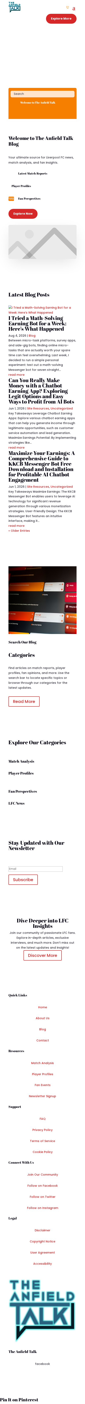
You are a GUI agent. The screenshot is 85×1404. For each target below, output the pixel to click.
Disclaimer (42, 1230)
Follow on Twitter (42, 1197)
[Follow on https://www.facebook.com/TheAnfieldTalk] (14, 112)
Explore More (61, 18)
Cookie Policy (43, 1152)
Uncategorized (62, 408)
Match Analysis (42, 1063)
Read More (24, 701)
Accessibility (42, 1264)
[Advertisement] (42, 56)
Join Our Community (42, 1175)
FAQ (43, 1119)
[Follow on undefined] (50, 1376)
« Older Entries (19, 531)
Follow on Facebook (42, 1186)
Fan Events (43, 1085)
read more (16, 375)
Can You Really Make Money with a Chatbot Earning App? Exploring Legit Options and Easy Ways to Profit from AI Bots (41, 390)
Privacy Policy (42, 1130)
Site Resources (38, 408)
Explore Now (23, 214)
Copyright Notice (42, 1241)
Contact (42, 1040)
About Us (43, 1018)
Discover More (42, 955)
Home (42, 1007)
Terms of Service (42, 1141)
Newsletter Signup (42, 1096)
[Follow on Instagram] (42, 1376)
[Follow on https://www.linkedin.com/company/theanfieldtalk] (30, 112)
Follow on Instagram (42, 1208)
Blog (32, 336)
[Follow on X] (34, 1376)
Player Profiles (42, 1074)
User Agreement (42, 1252)
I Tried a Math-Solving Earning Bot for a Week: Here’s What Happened (37, 323)
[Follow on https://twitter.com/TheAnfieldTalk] (22, 112)
